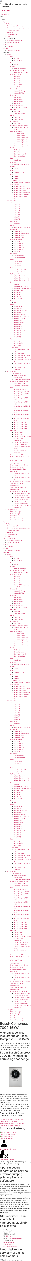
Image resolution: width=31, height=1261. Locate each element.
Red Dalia (17, 341)
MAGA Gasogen (15, 514)
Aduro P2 (17, 215)
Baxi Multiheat (18, 60)
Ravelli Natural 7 (19, 333)
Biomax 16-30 (14, 89)
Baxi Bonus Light (15, 512)
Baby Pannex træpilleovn (22, 227)
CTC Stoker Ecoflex (16, 105)
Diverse (12, 225)
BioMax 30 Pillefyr (20, 93)
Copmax (13, 430)
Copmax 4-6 (18, 434)
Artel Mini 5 (17, 223)
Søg (1, 16)
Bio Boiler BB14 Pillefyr (17, 70)
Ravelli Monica (18, 329)
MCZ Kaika (17, 292)
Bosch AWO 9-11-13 (20, 390)
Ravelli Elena (18, 312)
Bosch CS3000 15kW (20, 424)
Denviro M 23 (18, 119)
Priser (9, 36)
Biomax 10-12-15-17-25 (17, 75)
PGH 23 (16, 178)
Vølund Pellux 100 (19, 186)
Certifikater (10, 46)
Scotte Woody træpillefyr (22, 182)
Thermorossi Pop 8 (20, 357)
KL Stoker (13, 148)
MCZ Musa (17, 296)
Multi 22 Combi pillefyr (21, 164)
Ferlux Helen (18, 262)
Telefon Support (12, 34)
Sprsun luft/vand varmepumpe (20, 481)
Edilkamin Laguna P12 (21, 140)
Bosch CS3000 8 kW (20, 428)
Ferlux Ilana (17, 264)
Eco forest (13, 229)
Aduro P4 (17, 217)
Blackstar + (17, 103)
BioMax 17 (17, 83)
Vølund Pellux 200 (20, 190)
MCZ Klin (17, 294)
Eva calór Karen (19, 247)
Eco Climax (14, 121)
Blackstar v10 (18, 99)
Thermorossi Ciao (19, 353)
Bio (11, 62)
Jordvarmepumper (16, 373)
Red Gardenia (18, 343)
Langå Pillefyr (18, 160)
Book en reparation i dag (15, 26)
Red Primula (18, 345)
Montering (10, 32)
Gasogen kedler (12, 510)
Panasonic (13, 471)
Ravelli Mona (18, 327)
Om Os (5, 44)
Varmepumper (11, 371)
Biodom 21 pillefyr (20, 68)
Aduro (12, 203)
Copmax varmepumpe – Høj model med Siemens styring (22, 447)
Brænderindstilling (13, 42)
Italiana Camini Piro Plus (21, 278)
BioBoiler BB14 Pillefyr (21, 73)
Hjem (5, 22)
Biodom (12, 66)
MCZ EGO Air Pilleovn (21, 286)
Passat (12, 166)
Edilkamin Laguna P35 (21, 146)
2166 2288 (5, 10)
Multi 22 (13, 162)
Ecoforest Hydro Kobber (22, 233)
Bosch (12, 388)
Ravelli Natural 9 (19, 335)
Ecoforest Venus (19, 235)
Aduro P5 (17, 219)
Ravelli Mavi (18, 325)
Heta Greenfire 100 (20, 270)
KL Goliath (17, 150)
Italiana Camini (15, 274)
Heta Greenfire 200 (20, 272)
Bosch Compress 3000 (21, 392)
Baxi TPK (17, 58)
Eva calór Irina (18, 245)
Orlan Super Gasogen (17, 518)
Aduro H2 (17, 207)
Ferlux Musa (18, 266)
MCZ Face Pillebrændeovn (22, 288)
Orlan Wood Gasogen (17, 520)
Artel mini (13, 221)
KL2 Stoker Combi (20, 154)
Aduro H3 (17, 209)
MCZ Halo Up (18, 290)
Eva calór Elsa (18, 243)
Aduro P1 (17, 213)
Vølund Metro (14, 184)
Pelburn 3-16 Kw (19, 172)
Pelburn (12, 170)
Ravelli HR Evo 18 (19, 318)
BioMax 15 (17, 81)
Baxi (11, 56)
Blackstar (13, 95)
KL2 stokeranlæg (19, 156)
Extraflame (13, 253)
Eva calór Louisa (19, 249)
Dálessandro (14, 109)
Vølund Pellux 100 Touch (22, 188)
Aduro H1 (17, 205)
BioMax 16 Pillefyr (19, 91)
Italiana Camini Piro (20, 276)
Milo (11, 300)
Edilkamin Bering (19, 136)
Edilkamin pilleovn (16, 239)
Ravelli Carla (18, 308)
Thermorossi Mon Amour (22, 355)
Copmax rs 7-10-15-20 (21, 442)
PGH (11, 174)
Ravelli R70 (17, 337)
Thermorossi (14, 347)
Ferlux (12, 260)
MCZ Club (17, 284)
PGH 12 (16, 176)
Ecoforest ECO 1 (19, 231)
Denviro (12, 115)
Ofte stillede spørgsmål (14, 40)
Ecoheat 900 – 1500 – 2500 (19, 125)
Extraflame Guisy (19, 255)
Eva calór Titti (18, 251)
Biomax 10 (17, 77)
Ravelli (12, 304)
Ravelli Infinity (18, 320)
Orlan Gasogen (15, 516)
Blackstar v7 (18, 97)
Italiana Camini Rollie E (21, 280)
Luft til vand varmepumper (19, 381)
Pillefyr (9, 54)
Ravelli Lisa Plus (19, 323)
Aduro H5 (17, 211)
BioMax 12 (17, 79)
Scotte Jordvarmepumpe (22, 379)
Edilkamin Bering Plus (21, 138)
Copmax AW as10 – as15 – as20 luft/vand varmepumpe (22, 438)
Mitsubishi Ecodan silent (18, 469)
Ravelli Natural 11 (19, 331)
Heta (11, 268)
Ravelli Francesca (19, 314)
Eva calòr (17, 241)
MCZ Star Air (18, 298)
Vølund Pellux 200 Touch (22, 192)
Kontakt (6, 48)
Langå (12, 158)
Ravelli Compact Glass (21, 310)
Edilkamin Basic (19, 133)
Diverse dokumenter (13, 50)
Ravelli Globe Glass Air (21, 316)
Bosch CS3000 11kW (20, 422)
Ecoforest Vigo (19, 237)
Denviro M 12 (18, 117)
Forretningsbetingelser (10, 1246)
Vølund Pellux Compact (21, 194)
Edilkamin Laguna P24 (21, 144)
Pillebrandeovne (12, 201)
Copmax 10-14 (18, 432)
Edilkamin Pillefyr (16, 131)
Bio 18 (16, 64)
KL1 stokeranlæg (19, 152)
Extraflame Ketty (19, 257)
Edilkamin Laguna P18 (21, 142)
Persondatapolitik (9, 1242)
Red (11, 339)
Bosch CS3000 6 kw (20, 426)
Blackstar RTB (18, 101)
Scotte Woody (15, 180)
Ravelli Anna (18, 306)
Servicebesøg (7, 24)
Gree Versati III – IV (16, 455)
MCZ (11, 282)
